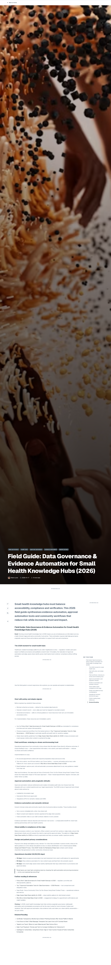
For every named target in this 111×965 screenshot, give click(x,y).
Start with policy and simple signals (96, 671)
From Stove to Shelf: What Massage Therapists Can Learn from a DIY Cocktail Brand (42, 921)
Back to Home (13, 2)
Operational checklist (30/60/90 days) (94, 695)
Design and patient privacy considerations (96, 691)
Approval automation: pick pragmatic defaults (96, 679)
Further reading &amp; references (94, 699)
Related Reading (94, 702)
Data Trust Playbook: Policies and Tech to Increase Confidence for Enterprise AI (41, 927)
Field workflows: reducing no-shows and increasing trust (97, 675)
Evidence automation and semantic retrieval (95, 683)
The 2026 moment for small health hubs (96, 668)
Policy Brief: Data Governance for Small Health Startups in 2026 (40, 726)
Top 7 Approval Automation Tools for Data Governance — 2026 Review (38, 885)
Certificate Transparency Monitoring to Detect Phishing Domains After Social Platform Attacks (45, 919)
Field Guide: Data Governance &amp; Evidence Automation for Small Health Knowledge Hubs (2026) (94, 662)
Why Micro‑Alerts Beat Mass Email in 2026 (54, 763)
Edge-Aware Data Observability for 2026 (50, 736)
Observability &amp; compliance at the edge (95, 687)
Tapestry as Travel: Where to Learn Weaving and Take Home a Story (37, 924)
